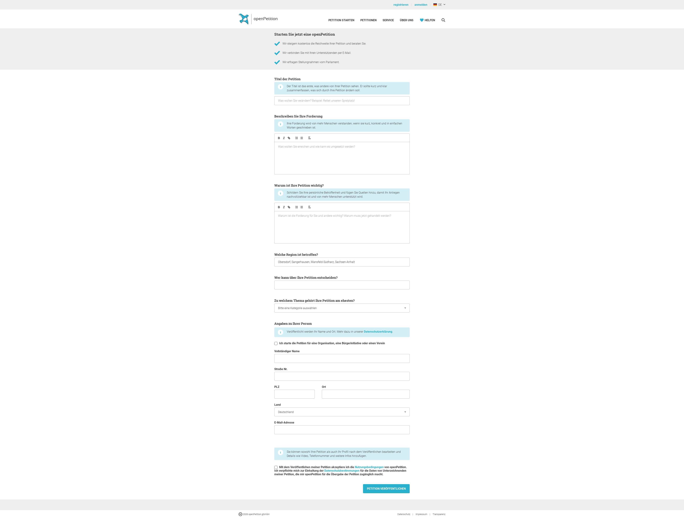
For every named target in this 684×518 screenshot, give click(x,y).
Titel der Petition (330, 84)
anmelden (420, 4)
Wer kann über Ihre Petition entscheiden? (306, 277)
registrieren (400, 4)
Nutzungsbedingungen (369, 467)
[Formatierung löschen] (309, 138)
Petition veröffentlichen (386, 488)
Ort (324, 387)
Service (388, 20)
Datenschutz (404, 514)
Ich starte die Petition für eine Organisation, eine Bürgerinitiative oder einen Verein (331, 343)
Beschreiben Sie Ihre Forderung (338, 121)
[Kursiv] (283, 138)
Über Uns (406, 20)
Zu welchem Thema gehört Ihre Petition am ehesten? (314, 300)
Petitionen (368, 20)
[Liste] (301, 138)
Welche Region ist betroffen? (296, 254)
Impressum (422, 514)
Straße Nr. (280, 369)
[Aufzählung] (296, 138)
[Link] (288, 138)
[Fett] (278, 138)
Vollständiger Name (287, 351)
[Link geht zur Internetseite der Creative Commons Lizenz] (241, 514)
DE (439, 4)
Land (277, 404)
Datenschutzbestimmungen (341, 470)
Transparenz (439, 514)
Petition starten (341, 20)
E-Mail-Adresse (284, 422)
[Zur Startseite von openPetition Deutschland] (258, 19)
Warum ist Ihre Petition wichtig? (337, 190)
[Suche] (443, 20)
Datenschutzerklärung (378, 331)
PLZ (276, 387)
